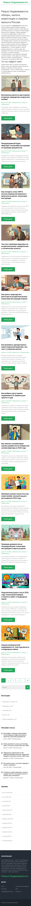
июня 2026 (6, 801)
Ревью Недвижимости (15, 2)
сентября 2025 (7, 840)
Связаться (18, 891)
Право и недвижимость (9, 719)
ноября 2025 (7, 832)
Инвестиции (6, 710)
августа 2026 (7, 792)
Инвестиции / (16, 352)
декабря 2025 (7, 827)
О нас (2, 886)
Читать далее (8, 118)
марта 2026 (6, 814)
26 (27, 680)
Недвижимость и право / (19, 102)
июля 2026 (6, 797)
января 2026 (7, 823)
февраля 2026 (7, 819)
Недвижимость (7, 706)
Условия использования (22, 886)
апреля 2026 (7, 810)
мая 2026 (6, 806)
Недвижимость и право (9, 702)
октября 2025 (7, 836)
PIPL (17, 889)
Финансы (6, 715)
